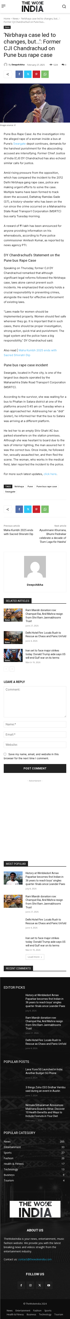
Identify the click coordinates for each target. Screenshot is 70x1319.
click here (50, 474)
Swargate (19, 143)
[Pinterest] (36, 74)
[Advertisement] (35, 817)
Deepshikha (18, 64)
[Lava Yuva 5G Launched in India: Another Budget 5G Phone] (13, 1074)
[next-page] (12, 669)
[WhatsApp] (45, 74)
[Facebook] (19, 74)
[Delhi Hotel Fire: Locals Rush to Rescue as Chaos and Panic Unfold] (13, 637)
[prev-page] (6, 669)
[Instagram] (30, 1285)
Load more (34, 956)
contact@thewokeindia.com (35, 1259)
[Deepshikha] (6, 64)
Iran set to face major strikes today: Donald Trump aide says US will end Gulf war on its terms (46, 654)
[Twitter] (28, 74)
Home (7, 18)
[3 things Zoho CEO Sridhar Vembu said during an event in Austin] (13, 1092)
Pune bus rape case (47, 486)
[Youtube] (48, 1285)
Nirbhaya (19, 486)
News (15, 18)
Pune (30, 486)
